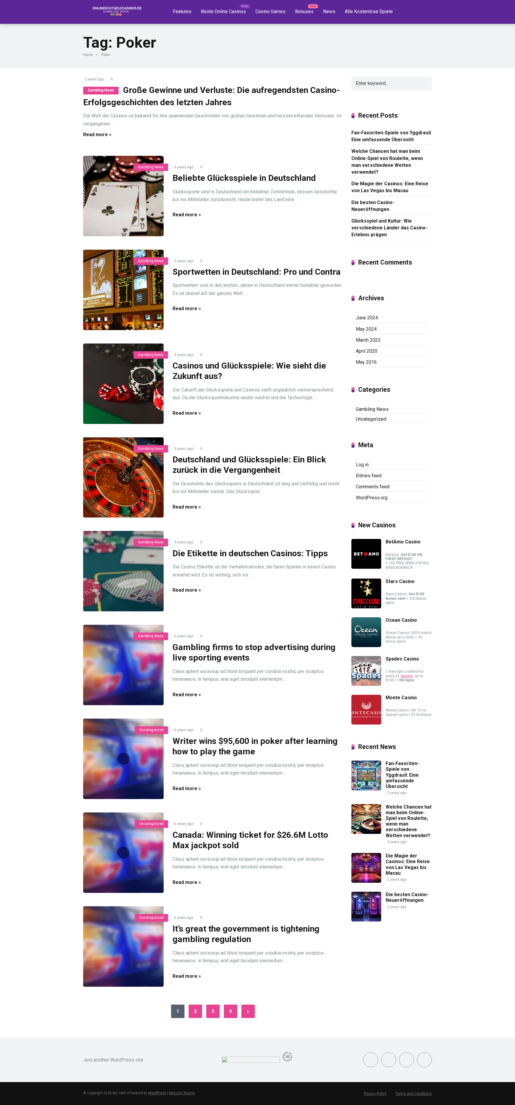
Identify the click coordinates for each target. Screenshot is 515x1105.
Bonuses (304, 11)
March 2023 (368, 340)
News (329, 11)
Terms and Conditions (413, 1094)
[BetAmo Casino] (366, 567)
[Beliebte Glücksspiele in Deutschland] (123, 196)
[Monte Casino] (366, 723)
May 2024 (366, 329)
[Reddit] (424, 1059)
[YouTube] (406, 1059)
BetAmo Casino (403, 542)
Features (182, 11)
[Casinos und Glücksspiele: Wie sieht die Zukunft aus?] (123, 384)
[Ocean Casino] (366, 645)
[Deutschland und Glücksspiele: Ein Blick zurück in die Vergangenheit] (123, 477)
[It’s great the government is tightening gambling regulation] (123, 946)
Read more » (97, 134)
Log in (362, 464)
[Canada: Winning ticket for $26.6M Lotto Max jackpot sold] (123, 852)
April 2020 (366, 351)
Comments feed (373, 486)
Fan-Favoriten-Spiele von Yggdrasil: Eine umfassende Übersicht (391, 136)
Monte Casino (401, 697)
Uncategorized (151, 730)
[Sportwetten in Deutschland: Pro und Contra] (123, 290)
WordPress (157, 1093)
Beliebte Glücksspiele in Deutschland (244, 178)
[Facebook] (370, 1059)
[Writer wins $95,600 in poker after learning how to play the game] (123, 759)
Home (88, 55)
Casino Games (270, 11)
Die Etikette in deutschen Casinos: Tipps (250, 553)
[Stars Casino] (366, 607)
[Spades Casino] (366, 684)
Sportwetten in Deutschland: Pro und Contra (257, 272)
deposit (407, 676)
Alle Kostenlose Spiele (369, 11)
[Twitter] (388, 1059)
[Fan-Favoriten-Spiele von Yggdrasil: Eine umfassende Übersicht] (366, 789)
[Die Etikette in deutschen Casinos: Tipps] (123, 571)
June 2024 (367, 318)
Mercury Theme (182, 1093)
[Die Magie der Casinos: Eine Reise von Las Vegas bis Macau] (366, 881)
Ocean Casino (401, 620)
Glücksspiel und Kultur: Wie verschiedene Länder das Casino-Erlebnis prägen (389, 227)
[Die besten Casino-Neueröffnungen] (366, 920)
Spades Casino (402, 659)
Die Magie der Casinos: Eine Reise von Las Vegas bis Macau (389, 187)
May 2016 (366, 362)
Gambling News (101, 90)
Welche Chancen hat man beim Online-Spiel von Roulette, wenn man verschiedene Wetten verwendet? (387, 161)
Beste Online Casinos (223, 11)
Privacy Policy (375, 1094)
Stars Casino (400, 581)
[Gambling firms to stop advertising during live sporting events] (123, 665)
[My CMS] (116, 9)
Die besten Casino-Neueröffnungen (372, 206)
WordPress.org (371, 498)
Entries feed (368, 475)
